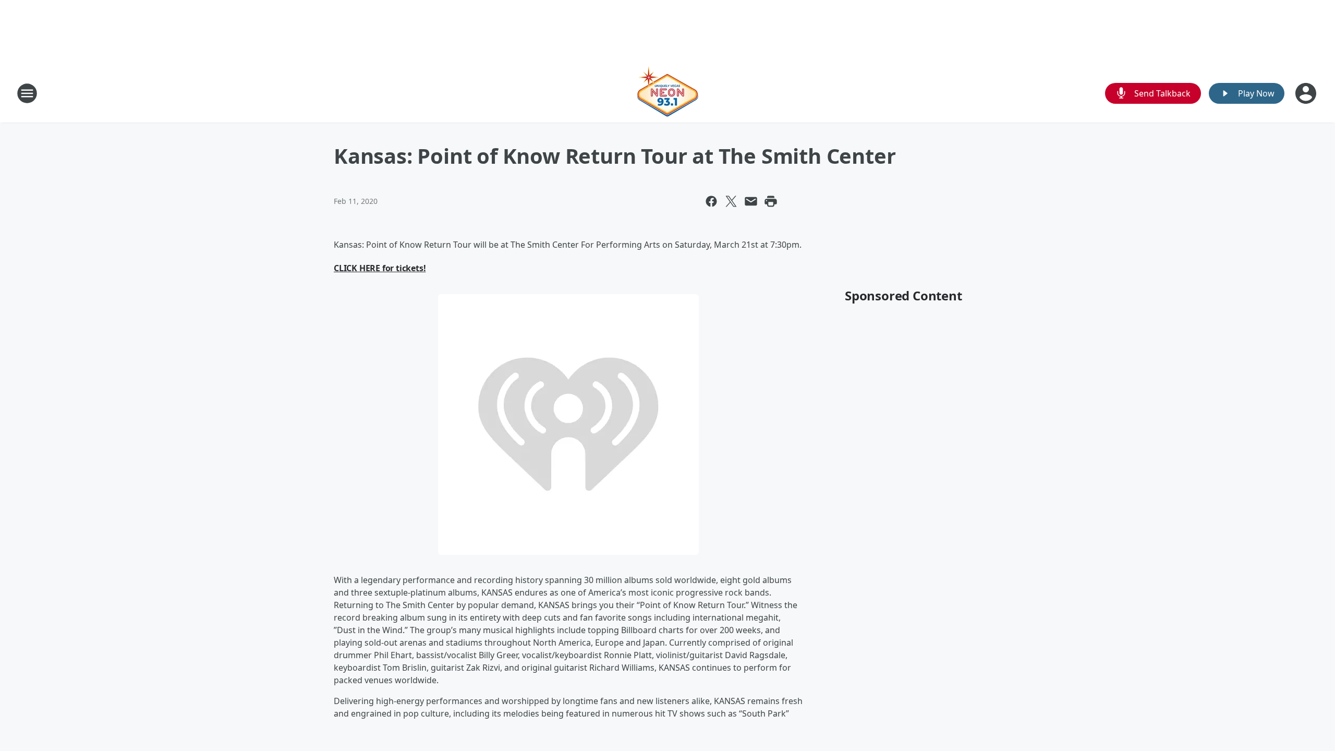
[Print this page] (770, 201)
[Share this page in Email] (751, 201)
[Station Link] (667, 93)
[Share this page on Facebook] (711, 201)
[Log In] (1306, 93)
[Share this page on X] (731, 201)
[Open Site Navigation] (27, 93)
